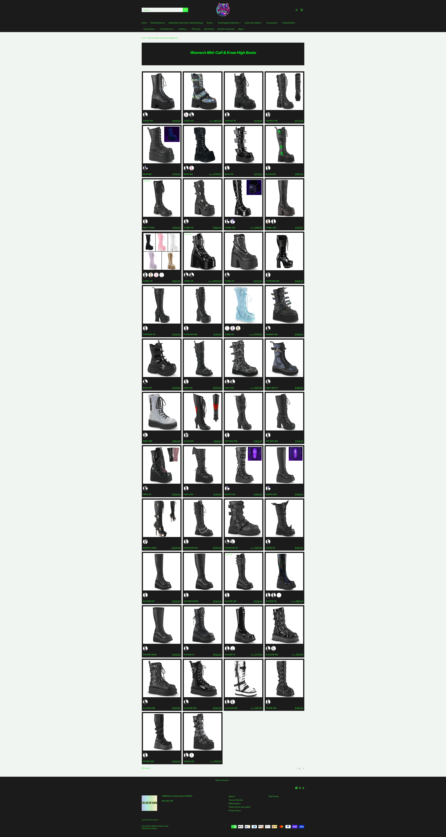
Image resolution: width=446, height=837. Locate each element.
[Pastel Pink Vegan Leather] (156, 275)
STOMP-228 (148, 761)
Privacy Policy (235, 810)
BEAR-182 (147, 174)
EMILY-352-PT (272, 388)
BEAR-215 (229, 174)
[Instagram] (300, 787)
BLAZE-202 (271, 174)
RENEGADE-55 (231, 548)
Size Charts (274, 796)
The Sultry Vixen (162, 826)
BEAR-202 (188, 174)
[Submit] (185, 10)
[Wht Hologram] (279, 595)
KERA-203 (188, 494)
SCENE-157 (270, 548)
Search (232, 796)
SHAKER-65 (271, 601)
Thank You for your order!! (240, 807)
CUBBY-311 (229, 334)
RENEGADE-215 (191, 548)
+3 (243, 328)
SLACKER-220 (190, 708)
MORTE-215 (230, 494)
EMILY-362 (147, 441)
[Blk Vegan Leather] (145, 114)
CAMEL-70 (229, 281)
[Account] (296, 10)
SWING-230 (189, 761)
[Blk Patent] (186, 275)
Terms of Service (236, 800)
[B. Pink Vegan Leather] (191, 168)
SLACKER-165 (149, 708)
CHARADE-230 (190, 334)
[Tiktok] (303, 787)
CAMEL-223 (230, 227)
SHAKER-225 (230, 601)
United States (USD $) (150, 820)
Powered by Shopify (149, 828)
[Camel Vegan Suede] (150, 275)
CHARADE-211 (149, 334)
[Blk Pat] (227, 221)
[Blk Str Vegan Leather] (273, 595)
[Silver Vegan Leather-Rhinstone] (145, 435)
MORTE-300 (271, 494)
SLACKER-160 (272, 654)
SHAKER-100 (148, 601)
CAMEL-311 (147, 281)
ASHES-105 (148, 121)
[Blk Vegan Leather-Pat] (227, 168)
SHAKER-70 (189, 654)
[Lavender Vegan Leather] (232, 328)
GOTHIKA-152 (272, 441)
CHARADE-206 (272, 281)
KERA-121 (147, 494)
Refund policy (235, 803)
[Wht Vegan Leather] (161, 275)
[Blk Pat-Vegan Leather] (268, 648)
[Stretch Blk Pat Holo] (268, 595)
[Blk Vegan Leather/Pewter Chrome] (145, 541)
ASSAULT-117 (230, 121)
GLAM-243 (188, 441)
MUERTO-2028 (149, 548)
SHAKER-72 (230, 654)
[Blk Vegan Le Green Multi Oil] (191, 114)
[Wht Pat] (273, 648)
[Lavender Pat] (232, 221)
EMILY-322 (229, 388)
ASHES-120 (189, 121)
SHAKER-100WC (191, 601)
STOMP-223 (271, 708)
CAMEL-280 (271, 227)
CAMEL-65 (188, 281)
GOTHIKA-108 (231, 441)
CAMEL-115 (188, 227)
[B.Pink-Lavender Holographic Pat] (186, 114)
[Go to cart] (301, 10)
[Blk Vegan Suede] (186, 168)
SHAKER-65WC (150, 654)
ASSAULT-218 (271, 121)
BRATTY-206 (148, 227)
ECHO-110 (147, 388)
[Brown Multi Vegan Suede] (268, 221)
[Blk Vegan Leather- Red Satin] (186, 435)
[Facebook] (296, 787)
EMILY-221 (188, 388)
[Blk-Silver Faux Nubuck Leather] (227, 381)
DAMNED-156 (272, 334)
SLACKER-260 (231, 708)
